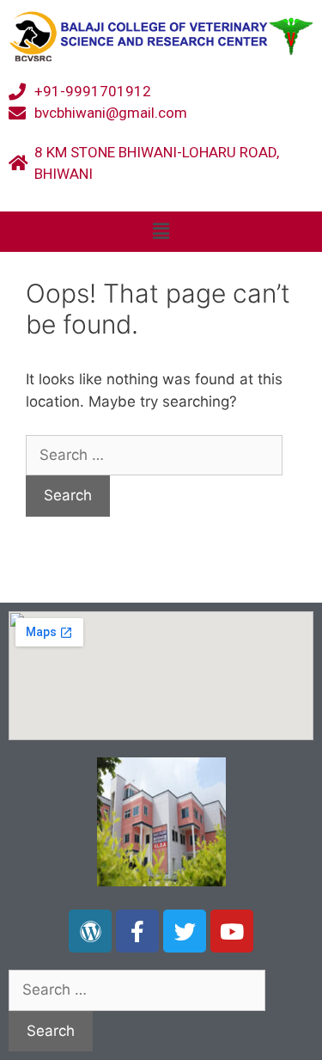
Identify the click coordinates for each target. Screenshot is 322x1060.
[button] (160, 232)
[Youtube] (231, 931)
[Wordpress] (90, 931)
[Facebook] (137, 931)
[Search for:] (154, 454)
